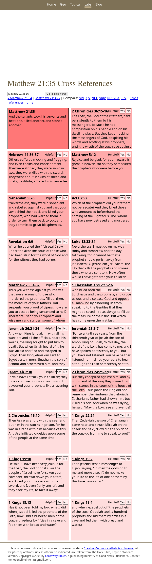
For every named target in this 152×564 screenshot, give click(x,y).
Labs (88, 4)
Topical (75, 4)
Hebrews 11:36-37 (24, 154)
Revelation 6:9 (21, 241)
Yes (122, 111)
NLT (94, 98)
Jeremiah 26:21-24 (24, 328)
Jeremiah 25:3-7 (85, 328)
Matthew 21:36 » (47, 98)
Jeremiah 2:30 (20, 372)
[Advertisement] (76, 43)
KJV (88, 98)
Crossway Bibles (55, 556)
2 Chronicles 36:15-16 (90, 111)
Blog (98, 4)
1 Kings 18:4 (82, 502)
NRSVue (113, 98)
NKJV (102, 98)
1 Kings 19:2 (82, 458)
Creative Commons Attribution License (109, 548)
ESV (123, 98)
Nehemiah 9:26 (21, 198)
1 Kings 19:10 (20, 458)
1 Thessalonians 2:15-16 (92, 285)
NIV (81, 98)
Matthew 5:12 (84, 154)
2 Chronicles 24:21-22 (90, 372)
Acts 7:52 (79, 198)
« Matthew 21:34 (20, 98)
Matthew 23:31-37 (24, 285)
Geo (63, 4)
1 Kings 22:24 (83, 415)
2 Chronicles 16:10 (24, 415)
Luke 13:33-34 (83, 241)
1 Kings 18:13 (20, 502)
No (129, 111)
